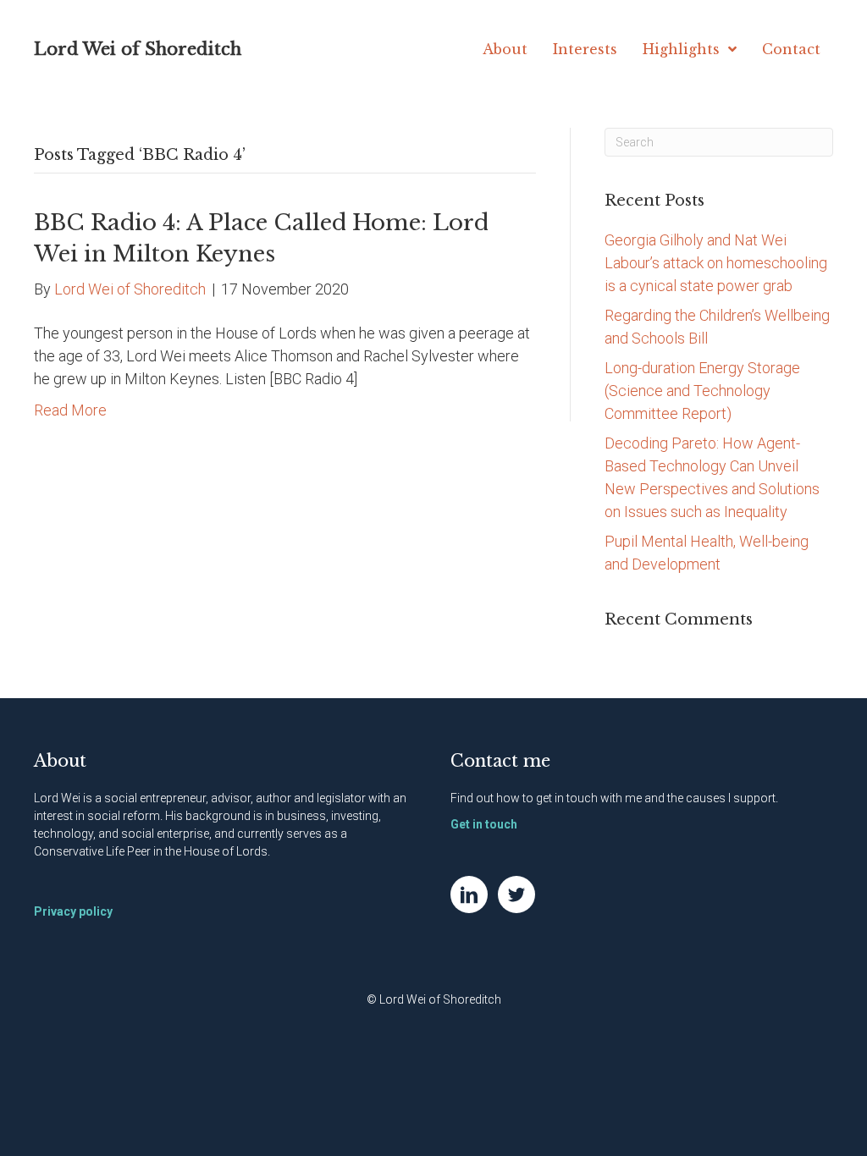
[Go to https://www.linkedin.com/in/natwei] (469, 894)
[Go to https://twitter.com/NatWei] (516, 894)
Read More (70, 410)
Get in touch (483, 824)
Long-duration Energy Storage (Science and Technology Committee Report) (702, 390)
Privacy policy (73, 911)
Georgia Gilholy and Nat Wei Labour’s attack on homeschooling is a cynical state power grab (716, 263)
